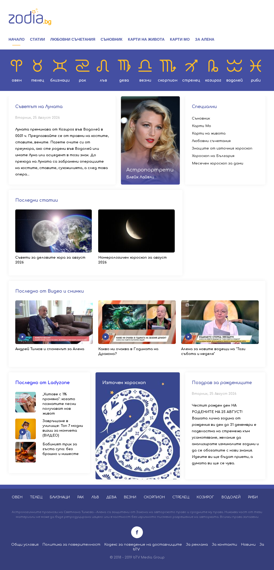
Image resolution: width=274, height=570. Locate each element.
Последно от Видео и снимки (49, 291)
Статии (37, 39)
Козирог (213, 80)
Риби (256, 80)
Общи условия (25, 544)
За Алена (204, 39)
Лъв (103, 80)
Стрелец (191, 80)
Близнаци (60, 80)
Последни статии (36, 200)
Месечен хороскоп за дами (217, 163)
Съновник (112, 39)
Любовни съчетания (72, 39)
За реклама (197, 544)
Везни (145, 80)
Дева (124, 80)
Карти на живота (146, 39)
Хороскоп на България (213, 156)
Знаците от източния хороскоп (222, 148)
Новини (248, 544)
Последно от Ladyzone (42, 382)
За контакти (224, 544)
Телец (37, 80)
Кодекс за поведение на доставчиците (143, 544)
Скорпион (167, 80)
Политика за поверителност (71, 544)
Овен (17, 80)
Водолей (234, 80)
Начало (17, 39)
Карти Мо (180, 39)
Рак (82, 80)
